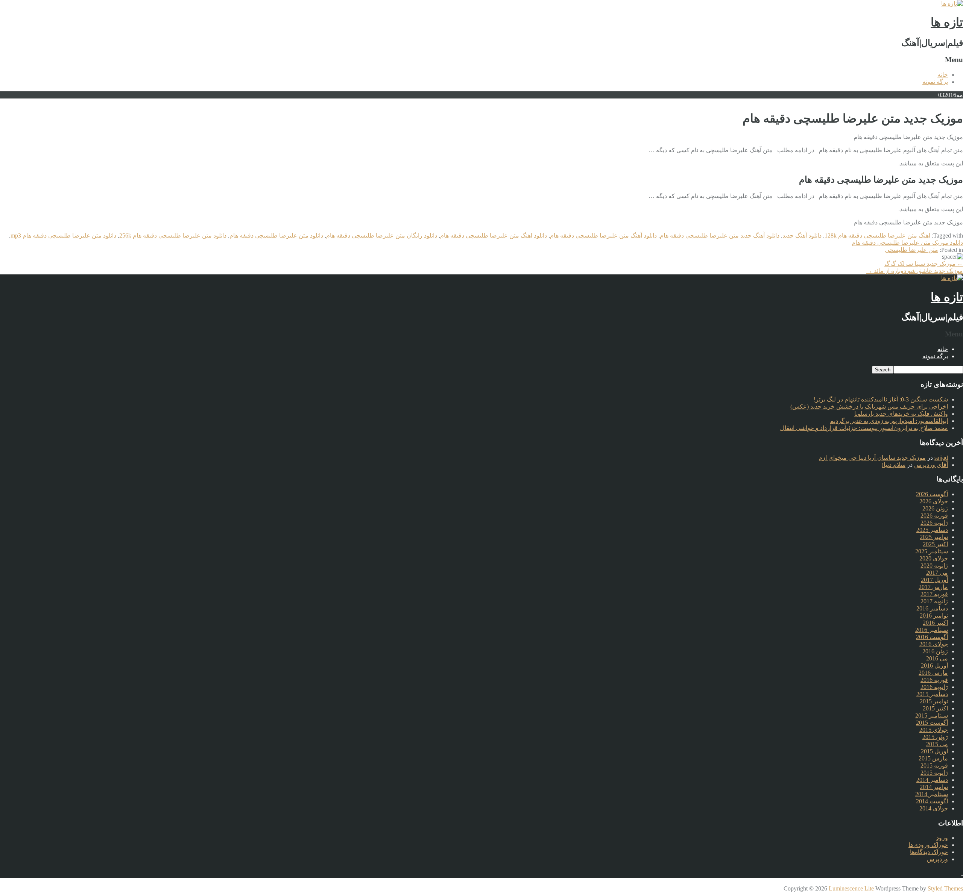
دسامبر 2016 (932, 608)
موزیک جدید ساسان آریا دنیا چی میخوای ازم (872, 457)
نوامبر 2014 (934, 787)
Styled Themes (945, 888)
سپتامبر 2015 (931, 715)
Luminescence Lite (851, 888)
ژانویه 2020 (934, 565)
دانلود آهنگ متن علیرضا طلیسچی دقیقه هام (603, 235)
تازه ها (947, 22)
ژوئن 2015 (935, 737)
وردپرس (937, 859)
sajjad (941, 457)
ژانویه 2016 (934, 687)
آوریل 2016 (934, 665)
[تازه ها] (952, 3)
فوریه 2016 (934, 680)
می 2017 (937, 572)
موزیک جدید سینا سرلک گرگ (923, 263)
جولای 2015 (933, 730)
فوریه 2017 (934, 594)
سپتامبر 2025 (931, 551)
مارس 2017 (933, 587)
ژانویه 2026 (934, 522)
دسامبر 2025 (932, 530)
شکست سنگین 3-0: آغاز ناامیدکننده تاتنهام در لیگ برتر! (881, 399)
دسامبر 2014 (932, 780)
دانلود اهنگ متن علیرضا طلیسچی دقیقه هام (493, 235)
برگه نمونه (935, 82)
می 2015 (937, 744)
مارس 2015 (933, 758)
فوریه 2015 (934, 765)
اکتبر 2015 (935, 708)
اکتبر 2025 (935, 544)
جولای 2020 (933, 558)
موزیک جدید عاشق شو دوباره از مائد (914, 271)
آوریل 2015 (934, 751)
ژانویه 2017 (934, 601)
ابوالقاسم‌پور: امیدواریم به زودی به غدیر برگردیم (889, 421)
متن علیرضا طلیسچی (911, 250)
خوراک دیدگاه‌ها (929, 852)
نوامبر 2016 (934, 615)
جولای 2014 (933, 808)
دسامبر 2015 (932, 694)
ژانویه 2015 (934, 772)
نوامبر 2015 (934, 701)
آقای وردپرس (931, 465)
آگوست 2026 (932, 494)
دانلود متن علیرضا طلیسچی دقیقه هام (276, 235)
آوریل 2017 (934, 580)
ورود (942, 837)
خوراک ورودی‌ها (928, 845)
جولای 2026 (933, 501)
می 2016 (937, 658)
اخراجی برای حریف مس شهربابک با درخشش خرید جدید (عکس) (869, 406)
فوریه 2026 (934, 515)
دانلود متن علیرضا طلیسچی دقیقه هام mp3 (63, 235)
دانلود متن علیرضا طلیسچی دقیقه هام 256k (172, 235)
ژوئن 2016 (935, 651)
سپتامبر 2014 (931, 794)
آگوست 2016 (932, 637)
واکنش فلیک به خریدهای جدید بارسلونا (901, 413)
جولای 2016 (933, 644)
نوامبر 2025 (934, 537)
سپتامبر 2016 (931, 630)
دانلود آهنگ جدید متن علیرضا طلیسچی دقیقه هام (719, 235)
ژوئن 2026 (935, 508)
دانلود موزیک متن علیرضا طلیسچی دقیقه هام (907, 242)
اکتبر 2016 (935, 622)
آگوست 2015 (932, 722)
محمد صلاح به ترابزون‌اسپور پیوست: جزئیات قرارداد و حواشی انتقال (864, 428)
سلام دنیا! (893, 465)
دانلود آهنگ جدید (802, 235)
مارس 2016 (933, 672)
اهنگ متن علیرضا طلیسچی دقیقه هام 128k (877, 235)
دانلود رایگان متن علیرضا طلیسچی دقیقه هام (381, 235)
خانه (942, 74)
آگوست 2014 (932, 801)
